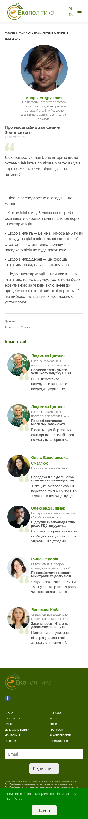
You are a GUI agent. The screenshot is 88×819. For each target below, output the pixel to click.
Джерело (11, 321)
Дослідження (59, 741)
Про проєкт (57, 730)
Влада (9, 713)
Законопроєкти (60, 735)
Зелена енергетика (17, 730)
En (71, 14)
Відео (53, 724)
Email (13, 754)
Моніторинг (12, 735)
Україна (26, 327)
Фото (53, 718)
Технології (56, 713)
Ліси (15, 327)
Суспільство (13, 718)
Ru (71, 9)
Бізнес (9, 724)
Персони (10, 741)
